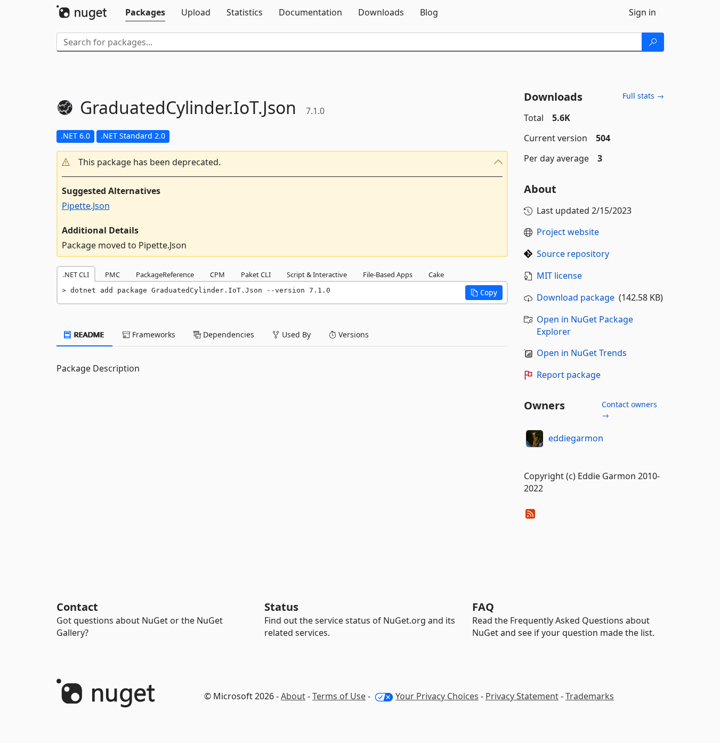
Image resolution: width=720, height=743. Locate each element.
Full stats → (643, 96)
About (293, 696)
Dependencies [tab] (227, 334)
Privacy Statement (522, 696)
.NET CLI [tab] (76, 274)
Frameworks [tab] (152, 334)
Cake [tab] (436, 274)
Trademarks (589, 696)
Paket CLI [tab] (256, 274)
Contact (77, 607)
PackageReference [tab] (165, 274)
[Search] (653, 42)
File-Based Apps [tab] (387, 274)
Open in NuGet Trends (582, 353)
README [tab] (88, 334)
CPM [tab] (217, 274)
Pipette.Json (86, 206)
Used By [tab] (295, 334)
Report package (569, 375)
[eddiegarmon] (534, 438)
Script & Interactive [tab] (317, 274)
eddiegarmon (575, 438)
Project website (568, 232)
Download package (575, 297)
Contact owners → (629, 409)
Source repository (573, 254)
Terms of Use (339, 696)
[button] (282, 162)
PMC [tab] (112, 274)
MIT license (559, 275)
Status (281, 607)
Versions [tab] (352, 334)
